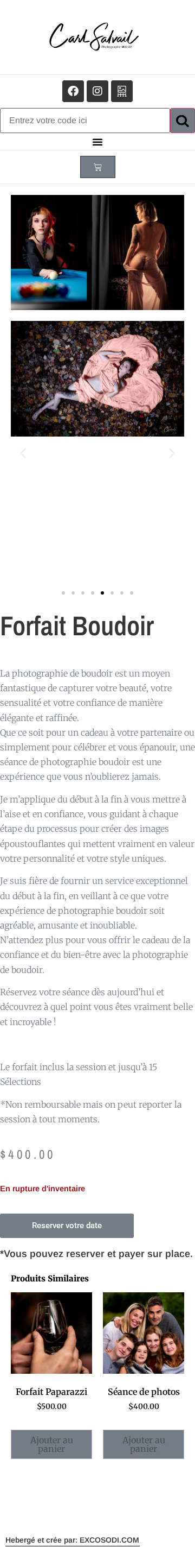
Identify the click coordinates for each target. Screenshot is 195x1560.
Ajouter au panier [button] (51, 1444)
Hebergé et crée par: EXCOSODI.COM (72, 1540)
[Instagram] (97, 91)
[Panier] (97, 167)
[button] (97, 142)
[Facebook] (73, 91)
